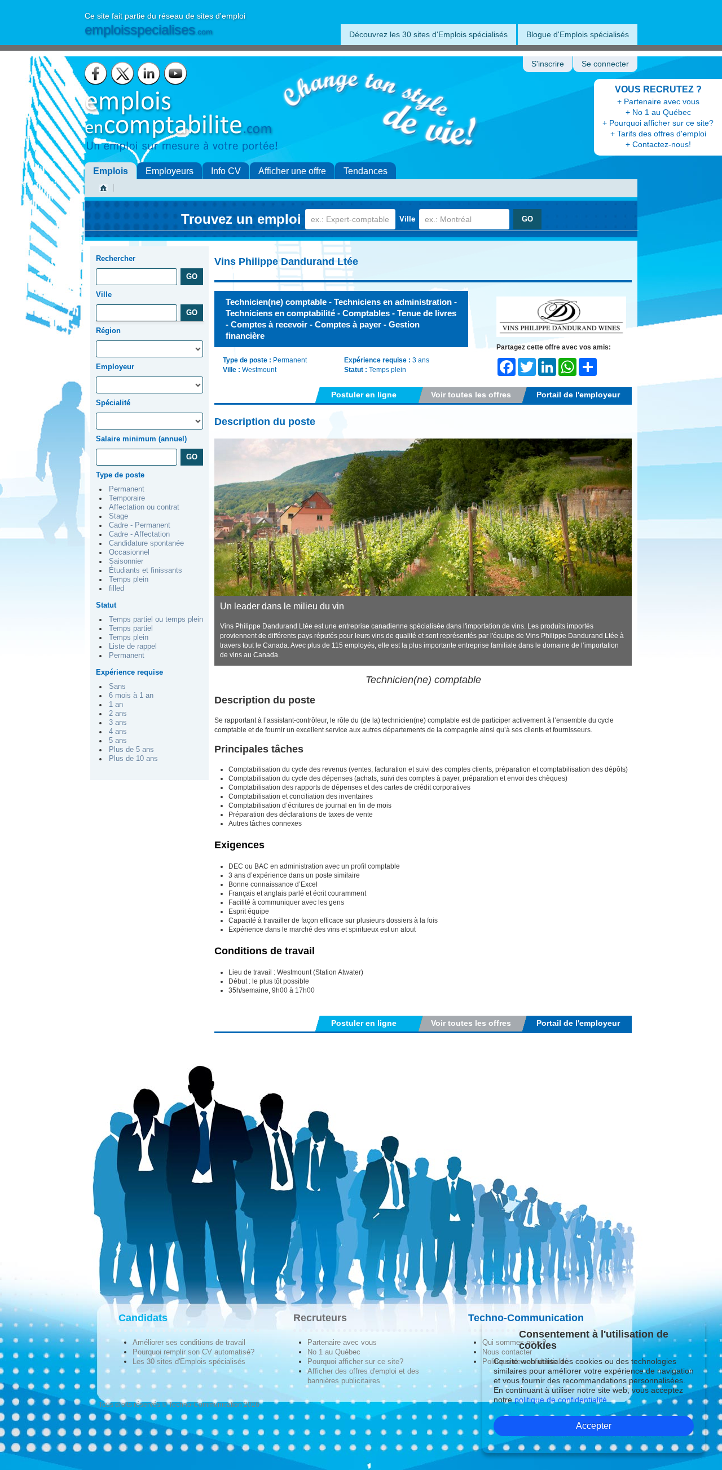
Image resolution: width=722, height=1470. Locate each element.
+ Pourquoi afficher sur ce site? (658, 122)
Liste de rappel (133, 646)
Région (108, 330)
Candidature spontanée (146, 543)
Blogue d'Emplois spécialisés (577, 34)
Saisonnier (126, 561)
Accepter (593, 1426)
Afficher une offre (292, 171)
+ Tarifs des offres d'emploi (658, 133)
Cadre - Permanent (139, 525)
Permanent (126, 489)
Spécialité (113, 403)
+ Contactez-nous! (658, 144)
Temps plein (128, 579)
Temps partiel (131, 628)
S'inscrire (547, 64)
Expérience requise (129, 672)
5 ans (118, 741)
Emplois (110, 171)
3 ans (118, 723)
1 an (116, 705)
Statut (106, 605)
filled (116, 588)
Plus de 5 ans (131, 750)
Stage (118, 516)
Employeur (115, 366)
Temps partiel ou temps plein (156, 619)
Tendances (366, 171)
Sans (117, 686)
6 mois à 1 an (131, 695)
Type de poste (120, 475)
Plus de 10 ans (133, 759)
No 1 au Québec (333, 1352)
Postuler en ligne (364, 394)
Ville (407, 219)
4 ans (118, 732)
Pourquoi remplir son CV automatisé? (193, 1352)
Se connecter (605, 64)
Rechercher (115, 258)
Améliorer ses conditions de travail (189, 1342)
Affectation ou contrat (144, 507)
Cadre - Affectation (139, 534)
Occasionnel (129, 552)
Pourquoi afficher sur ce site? (355, 1361)
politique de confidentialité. (561, 1399)
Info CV (226, 171)
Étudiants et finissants (145, 570)
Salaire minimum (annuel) (141, 439)
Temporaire (127, 498)
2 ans (118, 714)
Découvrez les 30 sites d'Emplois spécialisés (428, 34)
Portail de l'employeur (578, 394)
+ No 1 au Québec (658, 112)
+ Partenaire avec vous (658, 101)
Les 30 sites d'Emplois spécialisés (189, 1361)
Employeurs (169, 171)
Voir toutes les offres (471, 394)
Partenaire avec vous (342, 1342)
